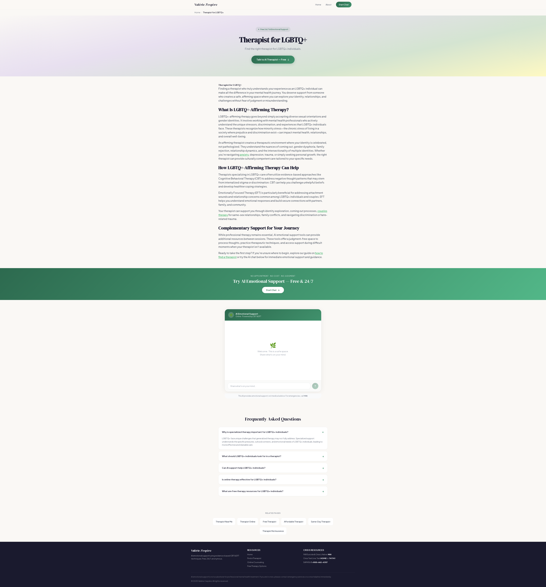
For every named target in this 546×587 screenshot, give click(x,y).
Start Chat (344, 4)
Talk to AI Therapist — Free (271, 59)
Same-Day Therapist (320, 521)
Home (318, 4)
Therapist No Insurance (273, 531)
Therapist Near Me (224, 521)
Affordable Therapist (293, 521)
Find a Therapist (254, 558)
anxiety (244, 154)
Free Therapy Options (256, 566)
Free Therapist (269, 521)
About (328, 4)
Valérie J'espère (206, 4)
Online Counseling (255, 562)
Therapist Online (247, 521)
